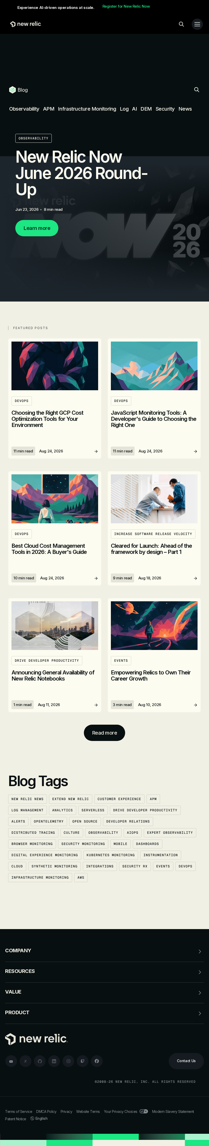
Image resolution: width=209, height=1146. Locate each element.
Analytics (62, 810)
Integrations (100, 866)
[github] (40, 1061)
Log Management (27, 810)
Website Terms (88, 1111)
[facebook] (97, 1061)
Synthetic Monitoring (54, 866)
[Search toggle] (181, 24)
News (185, 109)
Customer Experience (119, 799)
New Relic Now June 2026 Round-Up (81, 173)
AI (134, 109)
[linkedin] (54, 1061)
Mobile (120, 844)
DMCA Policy (46, 1111)
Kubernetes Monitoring (111, 855)
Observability (24, 109)
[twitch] (82, 1061)
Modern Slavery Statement (173, 1111)
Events (163, 866)
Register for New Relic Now (126, 6)
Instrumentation (160, 855)
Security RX (135, 866)
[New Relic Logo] (24, 24)
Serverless (93, 810)
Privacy (66, 1111)
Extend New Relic (70, 799)
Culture (72, 832)
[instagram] (68, 1061)
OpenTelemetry (49, 821)
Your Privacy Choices (120, 1111)
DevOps (185, 866)
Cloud (17, 866)
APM (49, 109)
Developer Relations (128, 821)
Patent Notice (15, 1119)
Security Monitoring (83, 844)
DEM (146, 109)
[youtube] (11, 1061)
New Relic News (27, 799)
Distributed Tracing (33, 832)
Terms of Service (18, 1111)
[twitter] (25, 1061)
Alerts (18, 821)
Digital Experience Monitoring (44, 855)
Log (124, 109)
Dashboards (147, 844)
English (41, 1118)
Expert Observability (170, 832)
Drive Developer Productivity (145, 810)
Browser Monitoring (32, 844)
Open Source (85, 821)
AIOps (132, 832)
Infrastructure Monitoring (87, 109)
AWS (80, 877)
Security (165, 109)
